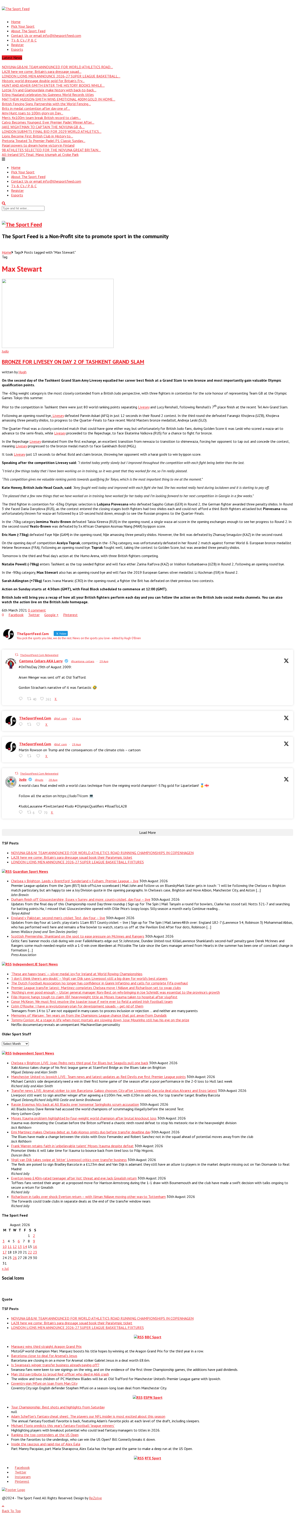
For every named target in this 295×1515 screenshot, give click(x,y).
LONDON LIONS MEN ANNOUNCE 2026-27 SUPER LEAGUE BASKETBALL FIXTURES (77, 862)
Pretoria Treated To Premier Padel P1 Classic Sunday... (43, 140)
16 (35, 1246)
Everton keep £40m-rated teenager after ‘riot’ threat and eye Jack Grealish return (74, 1178)
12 (15, 1246)
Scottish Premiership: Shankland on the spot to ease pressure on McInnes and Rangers (77, 936)
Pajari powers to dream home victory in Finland (38, 145)
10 (5, 1246)
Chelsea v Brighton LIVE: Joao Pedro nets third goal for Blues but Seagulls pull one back (79, 1062)
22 (30, 1252)
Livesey (143, 407)
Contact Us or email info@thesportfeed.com (46, 35)
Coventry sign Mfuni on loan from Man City (44, 1383)
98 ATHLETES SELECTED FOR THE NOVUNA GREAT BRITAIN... (51, 150)
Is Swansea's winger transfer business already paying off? (55, 1365)
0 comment (37, 610)
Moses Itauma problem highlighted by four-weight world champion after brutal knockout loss (83, 1118)
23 (35, 1252)
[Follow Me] (12, 1288)
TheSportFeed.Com (35, 718)
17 (5, 1252)
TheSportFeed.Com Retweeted (39, 655)
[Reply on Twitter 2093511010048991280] (22, 756)
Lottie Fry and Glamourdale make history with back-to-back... (49, 90)
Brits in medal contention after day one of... (36, 108)
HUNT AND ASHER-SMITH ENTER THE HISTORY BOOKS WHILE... (53, 85)
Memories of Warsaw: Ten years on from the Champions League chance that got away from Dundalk (89, 1015)
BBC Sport (153, 1337)
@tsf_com (60, 718)
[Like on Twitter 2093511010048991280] (39, 756)
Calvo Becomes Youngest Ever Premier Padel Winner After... (48, 122)
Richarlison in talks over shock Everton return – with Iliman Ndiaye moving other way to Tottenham (88, 1196)
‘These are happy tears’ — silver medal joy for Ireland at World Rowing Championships (76, 973)
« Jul (5, 1268)
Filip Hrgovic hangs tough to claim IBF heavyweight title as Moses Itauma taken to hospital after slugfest (94, 997)
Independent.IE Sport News (35, 964)
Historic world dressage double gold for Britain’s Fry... (43, 80)
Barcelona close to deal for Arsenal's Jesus (44, 1355)
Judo (5, 351)
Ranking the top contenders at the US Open (45, 1434)
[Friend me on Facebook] (5, 1288)
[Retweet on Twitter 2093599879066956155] (30, 724)
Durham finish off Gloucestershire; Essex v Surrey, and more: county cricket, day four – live (80, 899)
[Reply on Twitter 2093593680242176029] (22, 699)
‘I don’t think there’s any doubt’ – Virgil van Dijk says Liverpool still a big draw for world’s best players (89, 978)
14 (25, 1246)
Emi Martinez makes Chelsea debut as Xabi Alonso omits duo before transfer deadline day (80, 1132)
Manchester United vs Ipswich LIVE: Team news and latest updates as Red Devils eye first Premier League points (98, 1076)
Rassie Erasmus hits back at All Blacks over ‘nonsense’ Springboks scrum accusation (75, 1104)
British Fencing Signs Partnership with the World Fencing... (46, 103)
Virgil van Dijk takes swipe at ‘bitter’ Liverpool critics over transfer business (69, 1159)
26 (15, 1257)
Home (16, 21)
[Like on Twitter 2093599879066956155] (39, 724)
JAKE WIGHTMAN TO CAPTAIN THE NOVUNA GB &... (43, 127)
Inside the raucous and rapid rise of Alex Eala (45, 1444)
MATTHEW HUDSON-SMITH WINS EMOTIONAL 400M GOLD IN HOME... (58, 99)
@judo (39, 779)
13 (20, 1246)
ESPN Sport (153, 1397)
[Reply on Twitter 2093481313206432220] (22, 812)
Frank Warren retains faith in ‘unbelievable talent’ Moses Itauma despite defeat (72, 1146)
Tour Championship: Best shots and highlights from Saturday (58, 1407)
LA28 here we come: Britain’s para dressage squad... (41, 71)
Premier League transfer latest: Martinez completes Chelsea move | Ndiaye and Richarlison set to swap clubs (96, 987)
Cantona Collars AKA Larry (41, 661)
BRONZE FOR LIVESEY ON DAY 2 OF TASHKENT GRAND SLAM (73, 361)
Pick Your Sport (23, 26)
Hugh (22, 372)
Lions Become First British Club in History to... (37, 136)
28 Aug (53, 779)
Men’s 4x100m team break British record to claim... (41, 117)
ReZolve (95, 1498)
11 (10, 1246)
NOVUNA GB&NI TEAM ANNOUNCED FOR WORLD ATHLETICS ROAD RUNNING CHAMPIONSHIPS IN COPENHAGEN (102, 852)
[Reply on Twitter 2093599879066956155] (22, 724)
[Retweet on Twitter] (16, 654)
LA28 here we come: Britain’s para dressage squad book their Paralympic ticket (71, 857)
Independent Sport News (33, 1053)
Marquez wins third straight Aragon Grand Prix (46, 1346)
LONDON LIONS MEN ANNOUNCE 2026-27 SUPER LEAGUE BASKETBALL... (61, 76)
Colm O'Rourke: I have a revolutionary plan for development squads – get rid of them (77, 1006)
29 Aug (104, 661)
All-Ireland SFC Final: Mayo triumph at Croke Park (40, 154)
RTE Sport (153, 1458)
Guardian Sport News (30, 871)
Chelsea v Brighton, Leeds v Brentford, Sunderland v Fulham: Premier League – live (75, 881)
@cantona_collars (82, 661)
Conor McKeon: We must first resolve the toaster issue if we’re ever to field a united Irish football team (92, 1001)
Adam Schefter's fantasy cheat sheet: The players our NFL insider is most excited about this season (88, 1416)
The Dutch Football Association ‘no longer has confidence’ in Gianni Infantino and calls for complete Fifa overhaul (99, 983)
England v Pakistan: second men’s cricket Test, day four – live (58, 917)
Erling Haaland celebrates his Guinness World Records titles (48, 94)
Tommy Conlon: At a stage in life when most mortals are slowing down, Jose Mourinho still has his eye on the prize (100, 1020)
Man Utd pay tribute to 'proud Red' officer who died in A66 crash (60, 1374)
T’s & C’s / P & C (24, 40)
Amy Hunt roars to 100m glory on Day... (32, 113)
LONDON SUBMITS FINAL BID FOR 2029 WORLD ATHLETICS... (51, 131)
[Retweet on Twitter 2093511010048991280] (30, 756)
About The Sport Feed (28, 31)
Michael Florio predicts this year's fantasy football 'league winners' (63, 1425)
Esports (17, 49)
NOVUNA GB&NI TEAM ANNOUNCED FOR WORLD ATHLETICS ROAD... (57, 67)
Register (17, 44)
